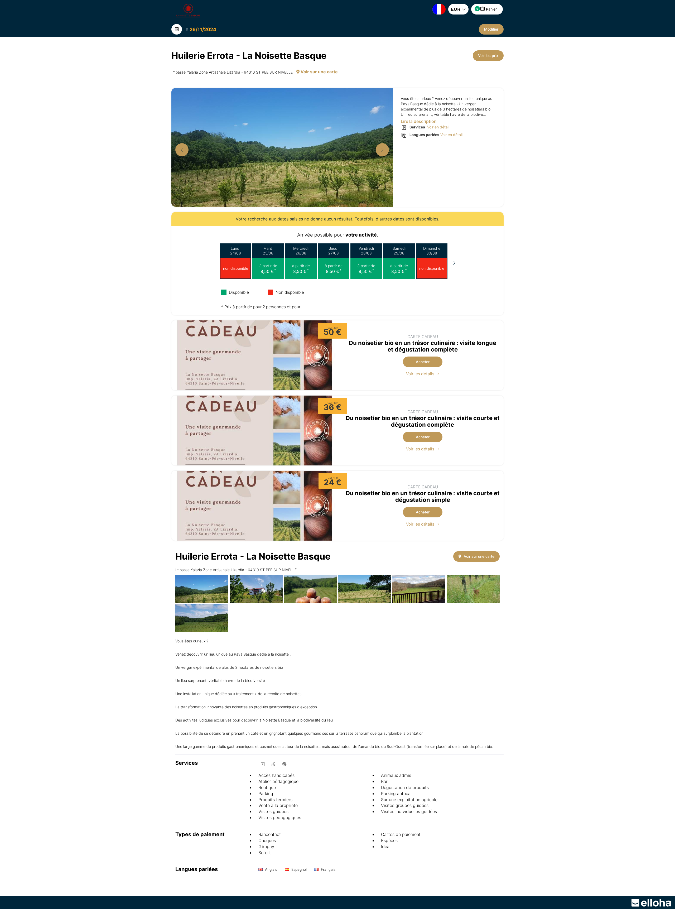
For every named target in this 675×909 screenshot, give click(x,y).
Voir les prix (488, 55)
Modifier (491, 29)
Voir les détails (420, 373)
